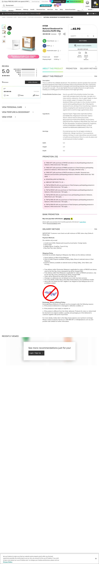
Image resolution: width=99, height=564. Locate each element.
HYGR (45, 26)
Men (56, 9)
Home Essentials (70, 9)
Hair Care (50, 9)
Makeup (25, 9)
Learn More (83, 222)
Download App (35, 1)
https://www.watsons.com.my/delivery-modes (80, 279)
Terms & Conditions (52, 223)
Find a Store (45, 1)
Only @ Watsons (82, 10)
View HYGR (7, 117)
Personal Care (41, 9)
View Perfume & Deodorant (16, 112)
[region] (49, 559)
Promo (4, 10)
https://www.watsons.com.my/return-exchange (79, 318)
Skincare (18, 9)
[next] (82, 9)
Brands (90, 9)
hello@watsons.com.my (83, 319)
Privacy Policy (7, 562)
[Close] (96, 558)
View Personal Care (12, 107)
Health (32, 9)
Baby (61, 9)
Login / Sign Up (35, 353)
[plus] (93, 36)
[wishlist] (59, 34)
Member (11, 10)
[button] (95, 4)
